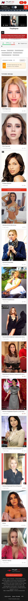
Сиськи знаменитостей (7, 52)
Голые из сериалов (19, 50)
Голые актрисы (10, 50)
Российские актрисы (17, 52)
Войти (25, 2)
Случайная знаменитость (14, 575)
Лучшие (5, 6)
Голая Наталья (16, 55)
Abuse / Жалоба (16, 596)
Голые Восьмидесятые (6, 55)
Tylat (4, 590)
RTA (22, 596)
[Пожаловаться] (2, 46)
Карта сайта (8, 596)
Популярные (6, 8)
